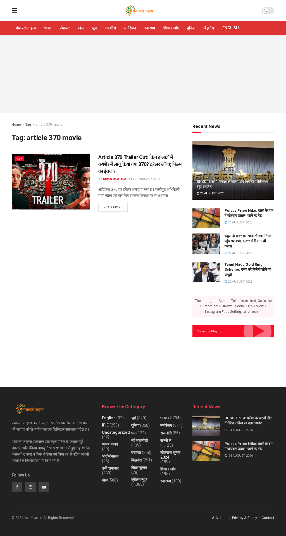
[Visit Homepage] (139, 10)
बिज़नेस (209, 28)
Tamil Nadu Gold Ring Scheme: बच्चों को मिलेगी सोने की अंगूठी (248, 269)
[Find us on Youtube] (44, 487)
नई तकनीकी (139, 440)
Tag (28, 125)
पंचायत (65, 28)
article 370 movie (48, 125)
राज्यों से (110, 28)
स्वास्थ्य (149, 28)
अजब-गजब (110, 444)
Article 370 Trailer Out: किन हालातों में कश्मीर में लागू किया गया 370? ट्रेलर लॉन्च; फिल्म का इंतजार (140, 164)
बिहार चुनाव (139, 467)
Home (16, 125)
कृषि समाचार (110, 468)
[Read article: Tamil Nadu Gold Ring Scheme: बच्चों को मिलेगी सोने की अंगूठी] (206, 272)
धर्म (133, 433)
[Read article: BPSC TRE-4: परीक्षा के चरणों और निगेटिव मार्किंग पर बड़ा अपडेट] (233, 170)
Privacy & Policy (244, 518)
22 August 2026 (239, 253)
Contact (268, 518)
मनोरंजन (130, 28)
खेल (81, 28)
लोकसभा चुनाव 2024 (170, 454)
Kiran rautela (114, 179)
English (230, 28)
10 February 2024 (146, 179)
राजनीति (166, 433)
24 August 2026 (211, 193)
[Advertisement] (143, 74)
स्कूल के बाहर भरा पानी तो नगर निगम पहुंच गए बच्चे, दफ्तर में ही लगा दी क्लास (248, 241)
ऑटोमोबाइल (110, 456)
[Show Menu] (14, 10)
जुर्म (94, 28)
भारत (47, 28)
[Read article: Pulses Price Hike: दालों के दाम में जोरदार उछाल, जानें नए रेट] (206, 218)
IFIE (105, 425)
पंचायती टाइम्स (26, 28)
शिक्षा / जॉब (171, 28)
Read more (116, 206)
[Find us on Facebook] (17, 487)
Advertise (219, 518)
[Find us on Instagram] (30, 487)
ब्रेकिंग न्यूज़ (139, 479)
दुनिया (191, 28)
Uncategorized (116, 432)
